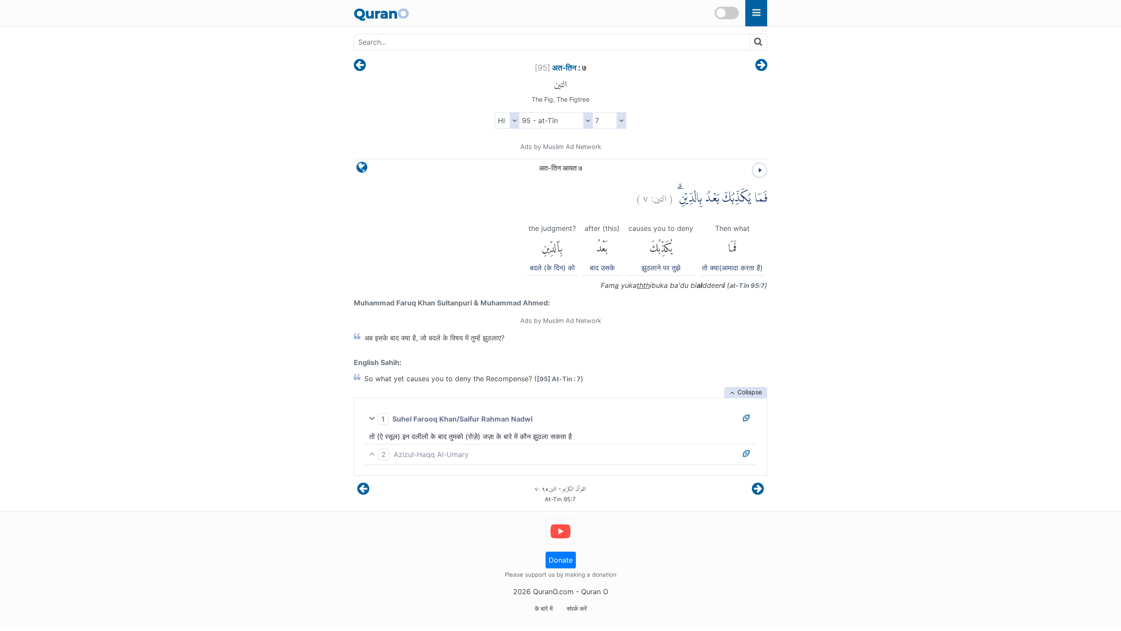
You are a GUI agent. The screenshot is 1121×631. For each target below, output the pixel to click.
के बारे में (544, 608)
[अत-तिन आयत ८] (761, 65)
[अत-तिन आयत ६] (360, 65)
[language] (362, 169)
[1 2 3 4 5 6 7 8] (609, 120)
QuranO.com (553, 591)
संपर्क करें (577, 608)
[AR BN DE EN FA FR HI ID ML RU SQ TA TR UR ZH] (507, 120)
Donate (561, 560)
